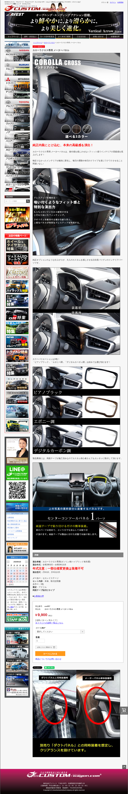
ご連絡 (11, 607)
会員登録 (120, 2)
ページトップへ (124, 767)
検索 (28, 201)
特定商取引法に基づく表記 (17, 521)
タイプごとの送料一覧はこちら (49, 623)
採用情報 (10, 534)
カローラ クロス (49, 43)
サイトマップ (12, 538)
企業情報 (10, 517)
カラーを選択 (41, 628)
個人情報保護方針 (13, 524)
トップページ (37, 43)
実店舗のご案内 (13, 528)
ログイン (113, 2)
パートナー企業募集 (14, 531)
